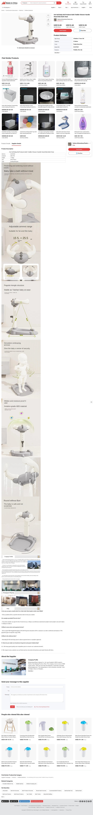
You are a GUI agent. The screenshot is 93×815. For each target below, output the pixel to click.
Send (12, 706)
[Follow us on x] (82, 801)
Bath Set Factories (15, 790)
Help (66, 7)
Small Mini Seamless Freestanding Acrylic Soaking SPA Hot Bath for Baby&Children (9, 132)
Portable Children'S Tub (8, 783)
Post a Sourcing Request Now (41, 706)
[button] (54, 2)
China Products (24, 805)
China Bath (5, 790)
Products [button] (25, 3)
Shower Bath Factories (41, 790)
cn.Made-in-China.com (60, 807)
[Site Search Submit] (58, 2)
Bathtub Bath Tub (69, 790)
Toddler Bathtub (19, 783)
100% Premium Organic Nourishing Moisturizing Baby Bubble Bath (46, 79)
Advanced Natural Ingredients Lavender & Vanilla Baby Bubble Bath (82, 106)
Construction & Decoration (12, 10)
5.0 (73, 145)
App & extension (74, 7)
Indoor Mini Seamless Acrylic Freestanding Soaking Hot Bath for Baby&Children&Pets (28, 106)
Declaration (62, 810)
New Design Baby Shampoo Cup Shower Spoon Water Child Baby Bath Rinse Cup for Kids (82, 763)
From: (8, 687)
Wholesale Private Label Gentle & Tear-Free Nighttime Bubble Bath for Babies (82, 132)
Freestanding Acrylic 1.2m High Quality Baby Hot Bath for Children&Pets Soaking (63, 106)
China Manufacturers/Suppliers (35, 805)
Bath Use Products (7, 794)
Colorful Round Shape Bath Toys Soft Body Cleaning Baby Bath (28, 132)
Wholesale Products (46, 805)
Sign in (90, 3)
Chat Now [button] (83, 30)
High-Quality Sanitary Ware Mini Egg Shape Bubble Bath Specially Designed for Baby (82, 80)
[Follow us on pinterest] (88, 801)
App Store (5, 801)
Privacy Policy (68, 810)
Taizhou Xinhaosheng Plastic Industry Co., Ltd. (65, 19)
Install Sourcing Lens (37, 801)
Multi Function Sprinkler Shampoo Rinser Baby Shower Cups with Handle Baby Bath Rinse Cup (9, 763)
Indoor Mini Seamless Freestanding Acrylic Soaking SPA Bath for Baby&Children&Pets (10, 106)
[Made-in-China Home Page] (9, 2)
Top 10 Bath (29, 794)
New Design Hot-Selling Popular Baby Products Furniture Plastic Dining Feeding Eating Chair (8, 737)
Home (2, 10)
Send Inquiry (63, 30)
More (2, 796)
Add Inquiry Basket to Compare (27, 48)
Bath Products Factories (27, 790)
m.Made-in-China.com (50, 807)
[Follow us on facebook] (80, 801)
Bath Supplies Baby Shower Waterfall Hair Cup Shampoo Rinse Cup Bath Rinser (46, 737)
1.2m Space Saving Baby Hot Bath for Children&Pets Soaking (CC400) (46, 132)
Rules (90, 7)
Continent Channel (63, 805)
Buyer (59, 7)
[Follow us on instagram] (84, 801)
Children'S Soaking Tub (31, 783)
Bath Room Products (19, 794)
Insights (77, 805)
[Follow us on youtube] (86, 801)
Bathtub (21, 10)
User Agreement (54, 810)
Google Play (14, 801)
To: (8, 690)
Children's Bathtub (29, 10)
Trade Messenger (24, 801)
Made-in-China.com (40, 807)
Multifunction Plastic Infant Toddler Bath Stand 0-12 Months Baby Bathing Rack (28, 80)
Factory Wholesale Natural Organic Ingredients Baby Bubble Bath (10, 79)
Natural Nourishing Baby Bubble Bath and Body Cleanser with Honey (64, 79)
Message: (7, 694)
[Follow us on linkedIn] (91, 801)
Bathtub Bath (79, 790)
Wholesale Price (55, 805)
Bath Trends (38, 794)
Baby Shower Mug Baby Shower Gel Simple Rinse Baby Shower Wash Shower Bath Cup (83, 737)
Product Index (71, 805)
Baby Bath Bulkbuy (48, 794)
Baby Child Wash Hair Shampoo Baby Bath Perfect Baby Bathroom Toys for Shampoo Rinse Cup (46, 763)
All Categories (6, 7)
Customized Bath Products (55, 790)
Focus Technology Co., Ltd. (36, 810)
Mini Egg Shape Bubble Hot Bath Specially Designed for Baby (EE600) (46, 106)
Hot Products (17, 805)
